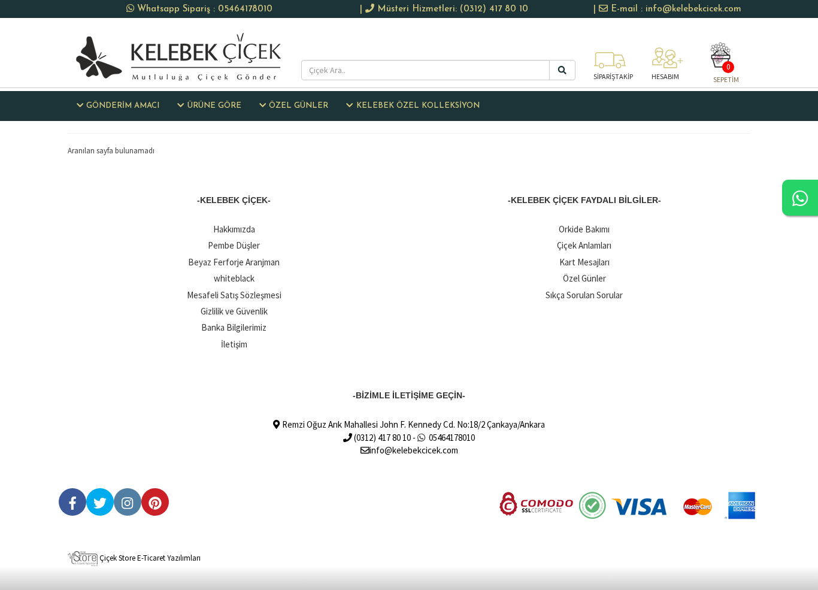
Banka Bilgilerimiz (233, 327)
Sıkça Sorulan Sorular (584, 295)
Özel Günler (584, 278)
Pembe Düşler (234, 245)
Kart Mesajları (584, 262)
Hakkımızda (234, 229)
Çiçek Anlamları (584, 245)
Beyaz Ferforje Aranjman (234, 262)
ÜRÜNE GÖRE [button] (214, 106)
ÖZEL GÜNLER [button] (298, 106)
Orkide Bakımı (584, 229)
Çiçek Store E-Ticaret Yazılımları (149, 558)
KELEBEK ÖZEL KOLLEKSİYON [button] (418, 106)
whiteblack (234, 278)
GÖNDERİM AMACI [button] (122, 106)
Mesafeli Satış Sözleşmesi (234, 295)
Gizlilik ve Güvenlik (234, 311)
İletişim (234, 344)
